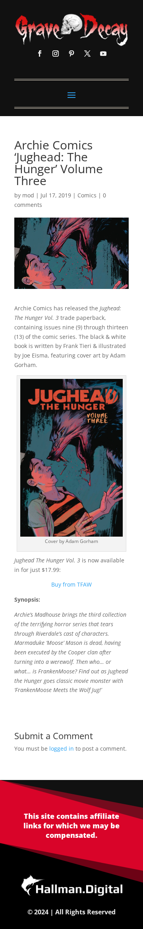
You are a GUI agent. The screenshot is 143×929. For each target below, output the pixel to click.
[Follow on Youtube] (103, 53)
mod (28, 195)
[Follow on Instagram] (55, 53)
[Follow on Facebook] (39, 53)
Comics (87, 195)
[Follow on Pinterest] (71, 53)
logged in (61, 748)
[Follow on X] (87, 53)
